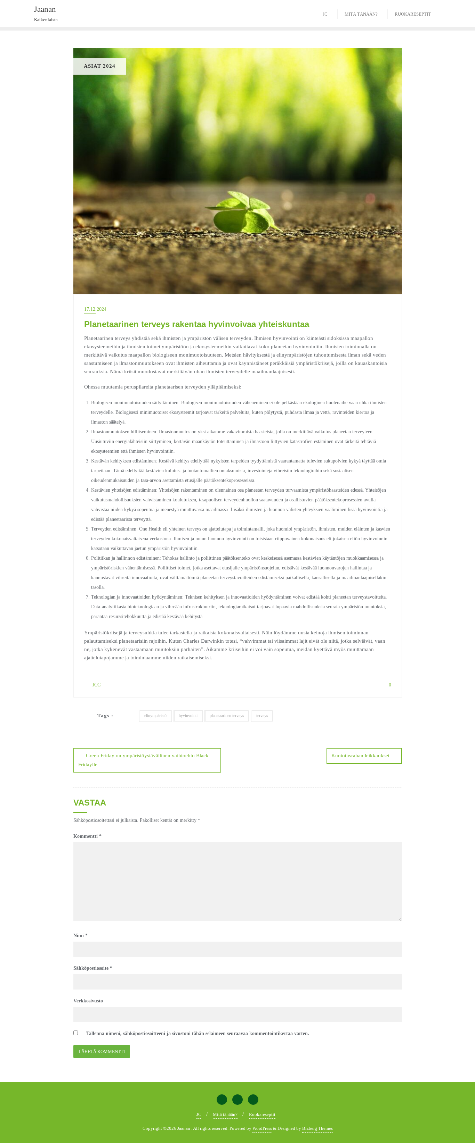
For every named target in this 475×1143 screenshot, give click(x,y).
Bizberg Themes (317, 1128)
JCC (95, 684)
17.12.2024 (95, 309)
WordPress (262, 1128)
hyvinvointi (188, 715)
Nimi (80, 935)
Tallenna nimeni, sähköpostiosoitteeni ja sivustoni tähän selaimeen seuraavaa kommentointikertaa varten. (197, 1033)
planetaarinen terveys (227, 715)
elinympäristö (155, 715)
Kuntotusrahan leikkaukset (360, 755)
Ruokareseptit (262, 1114)
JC (198, 1114)
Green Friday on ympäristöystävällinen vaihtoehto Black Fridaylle (143, 760)
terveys (262, 715)
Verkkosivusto (88, 1000)
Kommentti (87, 836)
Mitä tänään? (225, 1114)
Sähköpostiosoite (92, 968)
